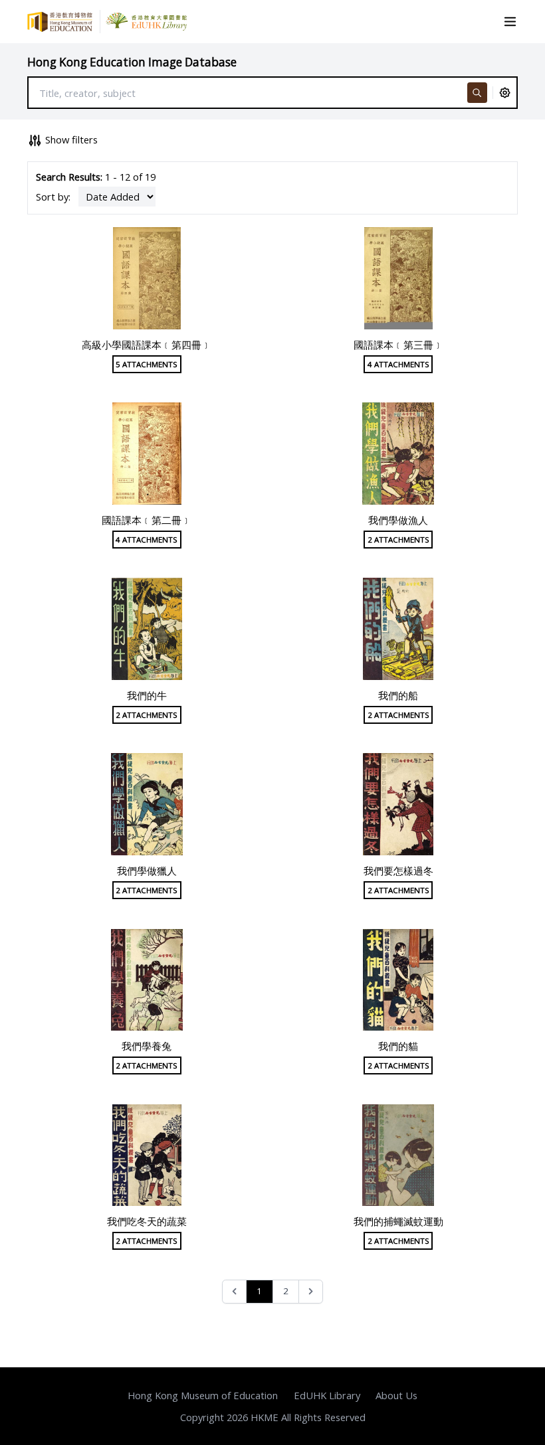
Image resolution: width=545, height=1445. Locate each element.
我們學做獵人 (147, 870)
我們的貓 (398, 1046)
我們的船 (398, 695)
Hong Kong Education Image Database (132, 62)
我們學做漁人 (398, 520)
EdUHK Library (327, 1395)
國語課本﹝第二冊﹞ (146, 520)
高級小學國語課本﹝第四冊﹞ (146, 344)
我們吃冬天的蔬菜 (147, 1221)
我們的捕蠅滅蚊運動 (398, 1221)
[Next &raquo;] (310, 1292)
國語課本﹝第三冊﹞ (398, 344)
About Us (396, 1395)
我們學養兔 (146, 1046)
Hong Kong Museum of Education (203, 1395)
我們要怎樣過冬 (398, 870)
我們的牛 (147, 695)
